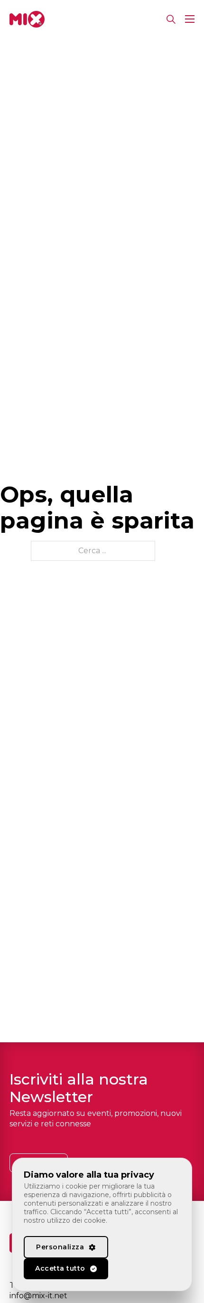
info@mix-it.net (38, 1295)
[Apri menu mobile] (190, 19)
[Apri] (171, 19)
